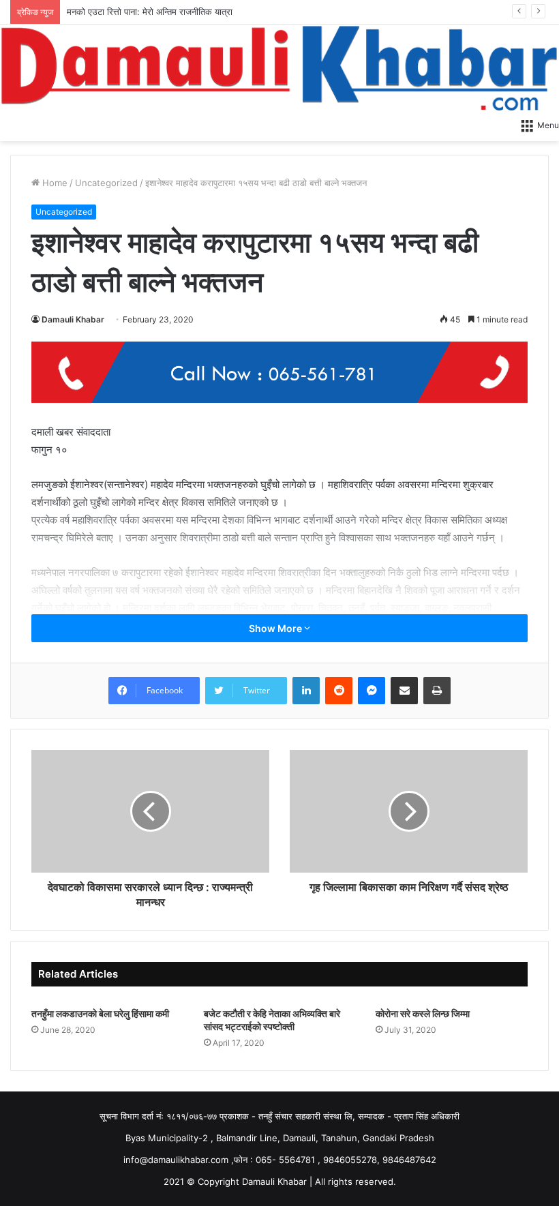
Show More (276, 628)
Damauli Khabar (73, 319)
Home (53, 182)
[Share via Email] (404, 690)
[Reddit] (338, 690)
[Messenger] (371, 690)
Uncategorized (106, 182)
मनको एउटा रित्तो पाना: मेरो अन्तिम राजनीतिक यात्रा (149, 11)
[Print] (437, 690)
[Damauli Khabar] (279, 67)
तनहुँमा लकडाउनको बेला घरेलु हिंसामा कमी (100, 1013)
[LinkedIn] (306, 690)
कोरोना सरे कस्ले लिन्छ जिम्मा (423, 1013)
